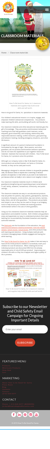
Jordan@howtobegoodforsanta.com (18, 406)
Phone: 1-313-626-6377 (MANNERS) (18, 404)
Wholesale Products (11, 368)
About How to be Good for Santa (17, 383)
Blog (4, 387)
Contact (5, 391)
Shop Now (6, 370)
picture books (23, 230)
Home (4, 53)
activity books (13, 230)
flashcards (8, 225)
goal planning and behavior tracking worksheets (23, 226)
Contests (6, 389)
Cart (4, 372)
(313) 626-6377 (9, 394)
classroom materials (19, 53)
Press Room (7, 385)
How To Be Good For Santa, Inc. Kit (17, 241)
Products (6, 366)
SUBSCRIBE (25, 342)
